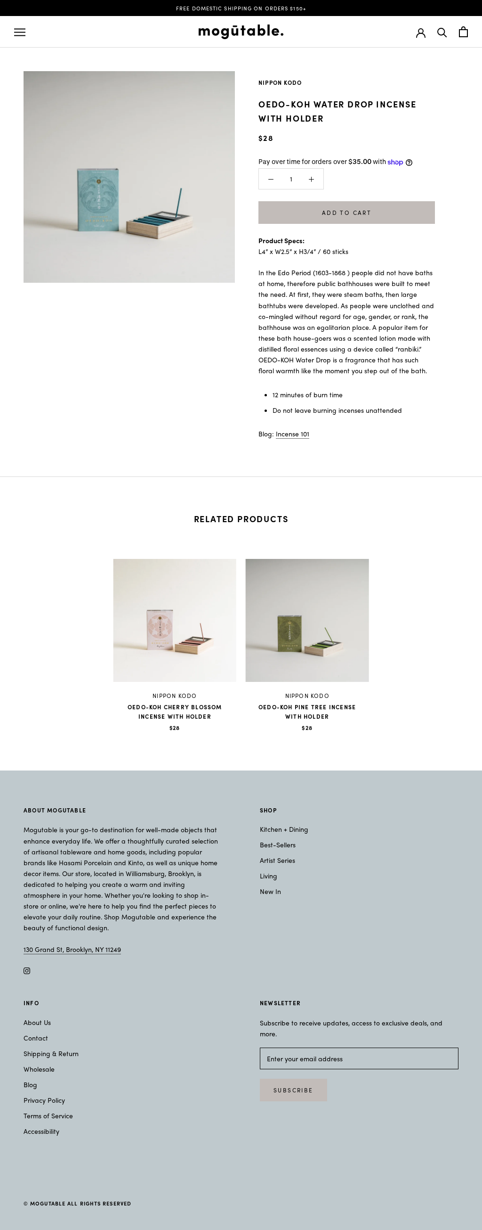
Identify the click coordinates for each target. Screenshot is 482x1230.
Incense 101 (292, 433)
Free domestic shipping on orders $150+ (241, 8)
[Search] (442, 32)
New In (270, 891)
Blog (30, 1084)
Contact (36, 1037)
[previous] (29, 635)
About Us (37, 1022)
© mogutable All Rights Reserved (77, 1203)
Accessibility (41, 1131)
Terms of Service (48, 1115)
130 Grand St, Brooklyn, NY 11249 (72, 949)
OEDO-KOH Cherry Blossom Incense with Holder (175, 712)
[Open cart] (463, 31)
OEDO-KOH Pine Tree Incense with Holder (307, 712)
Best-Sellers (278, 844)
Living (268, 875)
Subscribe (293, 1090)
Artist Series (277, 860)
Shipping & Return (51, 1053)
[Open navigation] (19, 32)
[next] (452, 635)
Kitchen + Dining (284, 829)
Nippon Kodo (280, 82)
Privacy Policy (44, 1100)
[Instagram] (27, 969)
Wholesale (39, 1069)
